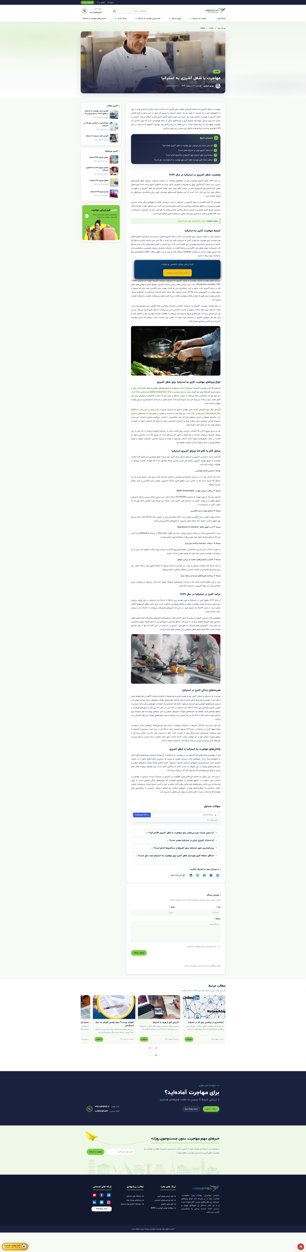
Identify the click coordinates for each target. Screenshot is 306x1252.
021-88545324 (96, 12)
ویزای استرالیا (176, 18)
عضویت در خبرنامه (95, 1152)
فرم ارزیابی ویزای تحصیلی (164, 1200)
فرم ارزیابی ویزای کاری (165, 1196)
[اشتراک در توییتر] (197, 875)
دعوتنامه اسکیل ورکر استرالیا (131, 1204)
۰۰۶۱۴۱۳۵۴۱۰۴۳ (101, 1111)
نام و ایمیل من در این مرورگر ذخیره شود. (201, 946)
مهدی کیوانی (209, 86)
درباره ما (110, 2)
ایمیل (172, 907)
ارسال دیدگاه (139, 953)
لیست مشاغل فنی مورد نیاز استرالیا (192, 221)
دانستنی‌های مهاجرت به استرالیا (94, 18)
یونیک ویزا (221, 18)
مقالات (211, 28)
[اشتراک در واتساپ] (204, 875)
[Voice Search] (215, 815)
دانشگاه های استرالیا (133, 1196)
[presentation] (156, 1048)
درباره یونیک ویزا (191, 1109)
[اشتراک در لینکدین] (191, 875)
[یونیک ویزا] (215, 12)
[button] (156, 1055)
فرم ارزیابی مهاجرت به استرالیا (149, 18)
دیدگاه (217, 919)
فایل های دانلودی (167, 1204)
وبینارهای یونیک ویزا (133, 1200)
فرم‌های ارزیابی (87, 2)
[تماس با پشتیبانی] (300, 1246)
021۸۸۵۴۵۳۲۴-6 (102, 1106)
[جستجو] (114, 11)
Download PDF (140, 815)
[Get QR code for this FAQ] (146, 833)
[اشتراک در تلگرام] (217, 875)
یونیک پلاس (122, 18)
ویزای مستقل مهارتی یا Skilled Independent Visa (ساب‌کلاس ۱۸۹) (163, 392)
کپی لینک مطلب (176, 875)
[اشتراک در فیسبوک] (211, 875)
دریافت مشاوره (211, 1109)
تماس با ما (101, 2)
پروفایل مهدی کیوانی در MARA (162, 1208)
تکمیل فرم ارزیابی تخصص (177, 272)
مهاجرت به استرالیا (199, 18)
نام (218, 907)
